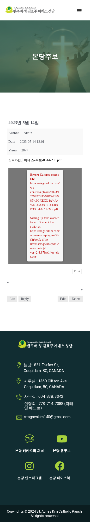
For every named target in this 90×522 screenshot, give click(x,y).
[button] (79, 10)
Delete (76, 299)
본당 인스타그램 (29, 478)
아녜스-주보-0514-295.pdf (43, 160)
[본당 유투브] (61, 439)
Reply (25, 299)
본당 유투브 (62, 451)
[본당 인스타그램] (29, 466)
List (12, 299)
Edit (63, 299)
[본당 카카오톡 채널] (29, 439)
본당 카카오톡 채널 (29, 451)
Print (77, 271)
